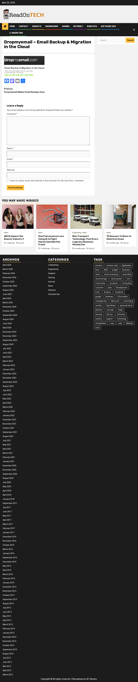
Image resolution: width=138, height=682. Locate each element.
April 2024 (7, 328)
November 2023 (9, 336)
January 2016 (8, 553)
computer (113, 283)
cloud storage (101, 279)
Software (121, 314)
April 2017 (7, 520)
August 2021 (8, 436)
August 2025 (8, 290)
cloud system (116, 279)
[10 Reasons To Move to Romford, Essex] (120, 217)
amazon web (112, 265)
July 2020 (7, 482)
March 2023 (8, 361)
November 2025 (9, 277)
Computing (126, 283)
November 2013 (9, 591)
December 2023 (9, 332)
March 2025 (8, 302)
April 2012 (7, 670)
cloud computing (111, 274)
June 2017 (7, 511)
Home (12, 26)
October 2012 (8, 645)
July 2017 (7, 507)
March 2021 (8, 453)
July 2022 (7, 390)
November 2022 (9, 378)
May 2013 (7, 616)
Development (121, 288)
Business (126, 270)
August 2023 (8, 344)
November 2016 (9, 541)
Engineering (51, 26)
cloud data (126, 274)
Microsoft (115, 301)
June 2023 (7, 353)
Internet (78, 26)
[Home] (5, 26)
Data (110, 288)
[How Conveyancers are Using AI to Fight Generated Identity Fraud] (52, 217)
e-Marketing (16, 33)
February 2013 (9, 629)
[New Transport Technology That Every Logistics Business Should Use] (86, 217)
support (109, 319)
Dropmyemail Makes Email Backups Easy (24, 90)
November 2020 (9, 470)
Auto (97, 270)
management (101, 301)
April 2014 (7, 570)
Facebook (119, 292)
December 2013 (9, 587)
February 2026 (9, 273)
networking (128, 301)
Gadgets (36, 26)
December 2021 (9, 420)
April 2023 (7, 357)
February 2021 (9, 457)
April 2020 (7, 491)
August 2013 (8, 603)
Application (127, 265)
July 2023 (7, 348)
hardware (109, 296)
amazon (98, 265)
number (98, 305)
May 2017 (7, 516)
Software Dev (108, 26)
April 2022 (7, 403)
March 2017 (8, 524)
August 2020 (8, 478)
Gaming (65, 26)
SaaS (120, 310)
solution (98, 319)
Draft (97, 292)
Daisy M (21, 243)
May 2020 (7, 486)
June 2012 (7, 662)
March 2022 (8, 407)
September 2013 (10, 599)
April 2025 (7, 298)
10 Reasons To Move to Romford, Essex (119, 237)
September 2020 (10, 474)
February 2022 (9, 411)
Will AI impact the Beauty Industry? (14, 237)
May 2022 (7, 399)
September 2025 (10, 286)
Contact (23, 26)
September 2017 (10, 503)
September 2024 (10, 315)
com (128, 279)
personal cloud (126, 305)
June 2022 (7, 394)
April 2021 (7, 449)
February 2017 (9, 528)
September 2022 (10, 382)
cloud (97, 274)
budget (115, 270)
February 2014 (9, 578)
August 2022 (8, 386)
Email (10, 159)
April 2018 (7, 495)
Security (98, 314)
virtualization (100, 323)
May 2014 (7, 566)
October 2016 (8, 545)
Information (123, 296)
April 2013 (7, 620)
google (98, 296)
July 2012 (7, 658)
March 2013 (8, 624)
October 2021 (8, 428)
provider (110, 310)
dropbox (107, 292)
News (6, 233)
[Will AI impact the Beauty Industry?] (18, 217)
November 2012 (9, 641)
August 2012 (8, 654)
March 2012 (8, 675)
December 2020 (9, 466)
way (112, 323)
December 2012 (9, 637)
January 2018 (8, 499)
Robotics (92, 26)
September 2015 (10, 557)
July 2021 (7, 440)
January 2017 (8, 532)
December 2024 (9, 307)
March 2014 (8, 574)
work (97, 328)
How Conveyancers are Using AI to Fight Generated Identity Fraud (51, 240)
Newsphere (77, 679)
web (120, 323)
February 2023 (9, 365)
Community (100, 283)
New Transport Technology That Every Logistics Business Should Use (85, 240)
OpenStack (111, 305)
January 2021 (8, 461)
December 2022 (9, 374)
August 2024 (8, 319)
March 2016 (8, 549)
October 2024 (8, 311)
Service (109, 314)
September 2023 (10, 340)
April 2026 (7, 265)
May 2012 (7, 666)
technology (121, 319)
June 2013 (7, 612)
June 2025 (7, 294)
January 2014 (8, 583)
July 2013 (7, 608)
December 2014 (9, 562)
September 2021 (10, 432)
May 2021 (7, 445)
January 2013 (8, 633)
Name (10, 148)
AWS (106, 270)
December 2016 (9, 537)
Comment (12, 114)
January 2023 (8, 369)
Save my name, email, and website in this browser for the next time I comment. (47, 180)
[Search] (134, 29)
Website (11, 170)
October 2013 (8, 595)
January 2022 (8, 415)
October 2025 (8, 282)
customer (99, 288)
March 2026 (8, 269)
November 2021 (9, 424)
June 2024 (7, 323)
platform (99, 310)
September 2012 (10, 649)
